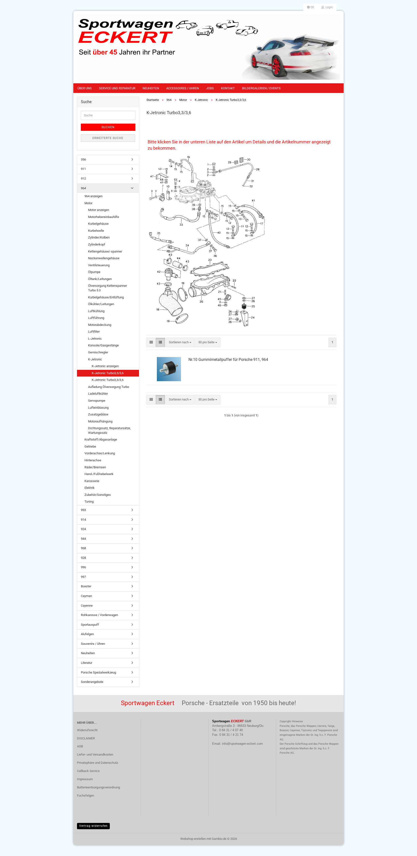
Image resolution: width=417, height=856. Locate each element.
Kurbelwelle (96, 230)
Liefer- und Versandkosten (95, 754)
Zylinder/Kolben (99, 237)
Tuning (89, 501)
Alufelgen (87, 634)
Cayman (86, 596)
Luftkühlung (96, 311)
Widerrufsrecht (87, 730)
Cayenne (87, 605)
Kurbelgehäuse (98, 223)
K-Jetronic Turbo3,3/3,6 (108, 373)
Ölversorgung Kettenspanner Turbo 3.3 (107, 288)
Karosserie (91, 481)
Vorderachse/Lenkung (99, 453)
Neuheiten (151, 88)
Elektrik (89, 488)
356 (83, 159)
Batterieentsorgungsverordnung (98, 787)
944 (83, 538)
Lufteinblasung (98, 407)
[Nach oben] (403, 849)
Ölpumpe (94, 272)
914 (83, 519)
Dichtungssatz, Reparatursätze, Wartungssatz (109, 430)
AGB (80, 746)
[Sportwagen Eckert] (208, 47)
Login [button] (328, 7)
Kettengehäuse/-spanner (105, 251)
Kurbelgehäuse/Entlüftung (106, 297)
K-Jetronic (95, 359)
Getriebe (90, 446)
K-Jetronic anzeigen (105, 366)
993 (83, 510)
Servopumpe (96, 400)
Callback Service (88, 771)
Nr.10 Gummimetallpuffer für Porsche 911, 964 (228, 359)
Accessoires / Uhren (182, 88)
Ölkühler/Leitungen (101, 304)
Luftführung (96, 318)
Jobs (210, 88)
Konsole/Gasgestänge (103, 345)
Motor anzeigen (98, 210)
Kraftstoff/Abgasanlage (100, 439)
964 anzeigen (93, 196)
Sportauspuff (90, 624)
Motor (88, 203)
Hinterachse (92, 460)
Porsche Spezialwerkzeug (98, 672)
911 (83, 169)
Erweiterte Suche (107, 138)
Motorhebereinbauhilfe (103, 217)
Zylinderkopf (96, 244)
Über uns (84, 88)
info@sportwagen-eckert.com (242, 743)
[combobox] (180, 342)
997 (83, 577)
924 (83, 529)
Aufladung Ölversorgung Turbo (108, 387)
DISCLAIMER (86, 738)
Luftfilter (94, 331)
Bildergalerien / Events (261, 88)
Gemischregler (98, 352)
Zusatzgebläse (98, 414)
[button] (310, 7)
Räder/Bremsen (95, 467)
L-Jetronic (95, 338)
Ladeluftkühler (98, 393)
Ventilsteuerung (99, 265)
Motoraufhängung (100, 421)
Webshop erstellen (193, 839)
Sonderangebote (92, 682)
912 (83, 178)
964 (83, 188)
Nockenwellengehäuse (103, 258)
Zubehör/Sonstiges (97, 495)
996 (83, 567)
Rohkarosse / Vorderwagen (99, 615)
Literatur (86, 663)
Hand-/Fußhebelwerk (98, 474)
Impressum (85, 779)
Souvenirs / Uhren (93, 644)
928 (83, 558)
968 (83, 548)
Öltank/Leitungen (100, 279)
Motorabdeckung (99, 325)
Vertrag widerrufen (93, 826)
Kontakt (228, 88)
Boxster (86, 586)
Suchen (108, 127)
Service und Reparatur (117, 88)
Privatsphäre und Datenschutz (97, 763)
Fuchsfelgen (85, 795)
